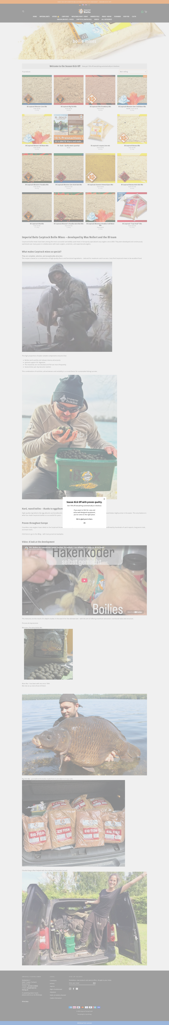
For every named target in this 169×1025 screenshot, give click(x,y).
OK (85, 523)
